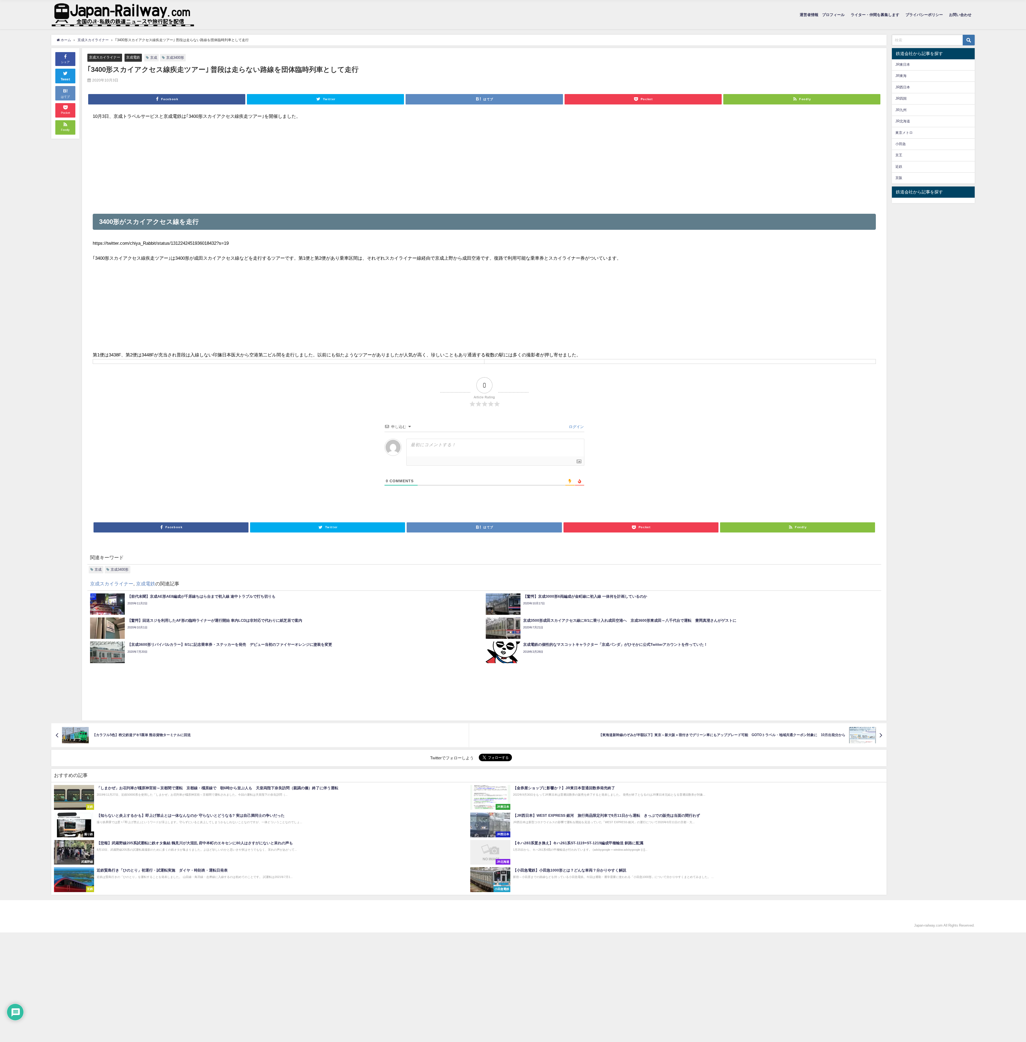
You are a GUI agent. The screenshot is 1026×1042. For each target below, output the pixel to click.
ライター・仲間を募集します (875, 15)
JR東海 (901, 75)
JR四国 (901, 98)
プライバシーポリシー (924, 15)
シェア (65, 62)
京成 (153, 57)
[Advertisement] (253, 167)
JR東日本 (902, 64)
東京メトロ (904, 132)
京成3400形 (175, 57)
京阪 (898, 178)
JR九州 (901, 110)
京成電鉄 (133, 57)
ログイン (576, 427)
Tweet (65, 79)
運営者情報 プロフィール (822, 15)
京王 (898, 155)
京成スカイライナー (104, 57)
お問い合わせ (960, 15)
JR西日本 (902, 87)
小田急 (900, 144)
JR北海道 (902, 121)
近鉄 (898, 166)
